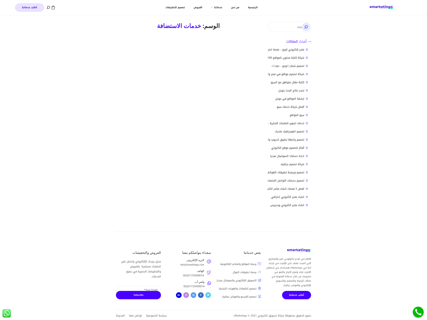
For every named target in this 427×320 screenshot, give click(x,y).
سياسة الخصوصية (156, 315)
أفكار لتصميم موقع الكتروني (287, 148)
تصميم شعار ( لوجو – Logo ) (288, 66)
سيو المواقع (297, 115)
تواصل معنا (135, 315)
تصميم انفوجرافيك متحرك (289, 132)
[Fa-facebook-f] (201, 295)
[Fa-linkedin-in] (193, 295)
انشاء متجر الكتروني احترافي (287, 197)
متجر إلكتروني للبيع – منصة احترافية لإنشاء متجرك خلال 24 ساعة (267, 50)
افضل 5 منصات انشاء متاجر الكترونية (283, 189)
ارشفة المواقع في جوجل (289, 99)
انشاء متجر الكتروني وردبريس (287, 205)
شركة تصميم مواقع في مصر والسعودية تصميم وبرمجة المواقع (267, 74)
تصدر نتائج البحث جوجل (291, 91)
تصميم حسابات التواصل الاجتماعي (284, 181)
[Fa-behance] (179, 295)
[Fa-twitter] (208, 295)
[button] (53, 7)
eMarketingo (240, 315)
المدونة (120, 315)
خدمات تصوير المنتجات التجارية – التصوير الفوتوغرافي (273, 123)
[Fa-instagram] (186, 295)
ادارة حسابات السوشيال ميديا (287, 156)
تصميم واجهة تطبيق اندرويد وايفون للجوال (279, 140)
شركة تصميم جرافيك (292, 164)
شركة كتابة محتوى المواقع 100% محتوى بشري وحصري (272, 58)
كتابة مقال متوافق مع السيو (287, 82)
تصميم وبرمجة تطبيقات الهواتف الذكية (281, 172)
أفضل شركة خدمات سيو (290, 107)
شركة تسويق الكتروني (271, 315)
